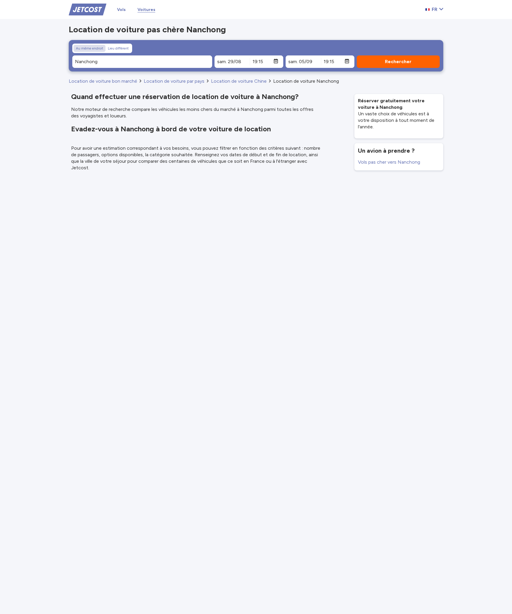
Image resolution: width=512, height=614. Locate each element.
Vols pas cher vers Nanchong (389, 162)
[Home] (87, 9)
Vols (121, 9)
